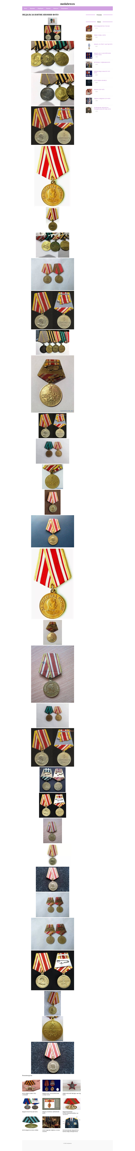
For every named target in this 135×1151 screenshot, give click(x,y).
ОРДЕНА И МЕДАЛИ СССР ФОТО (102, 98)
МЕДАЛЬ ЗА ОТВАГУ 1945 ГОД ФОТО (103, 44)
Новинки (32, 8)
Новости (55, 8)
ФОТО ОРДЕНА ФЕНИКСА (100, 80)
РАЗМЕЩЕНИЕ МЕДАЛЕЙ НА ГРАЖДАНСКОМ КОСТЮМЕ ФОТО (102, 108)
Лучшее (48, 8)
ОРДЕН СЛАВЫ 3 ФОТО (100, 35)
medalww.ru (67, 3)
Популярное (64, 8)
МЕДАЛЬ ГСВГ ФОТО (99, 89)
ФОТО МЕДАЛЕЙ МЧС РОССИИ (102, 26)
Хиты (25, 8)
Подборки (40, 8)
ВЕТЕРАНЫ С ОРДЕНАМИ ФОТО (102, 62)
